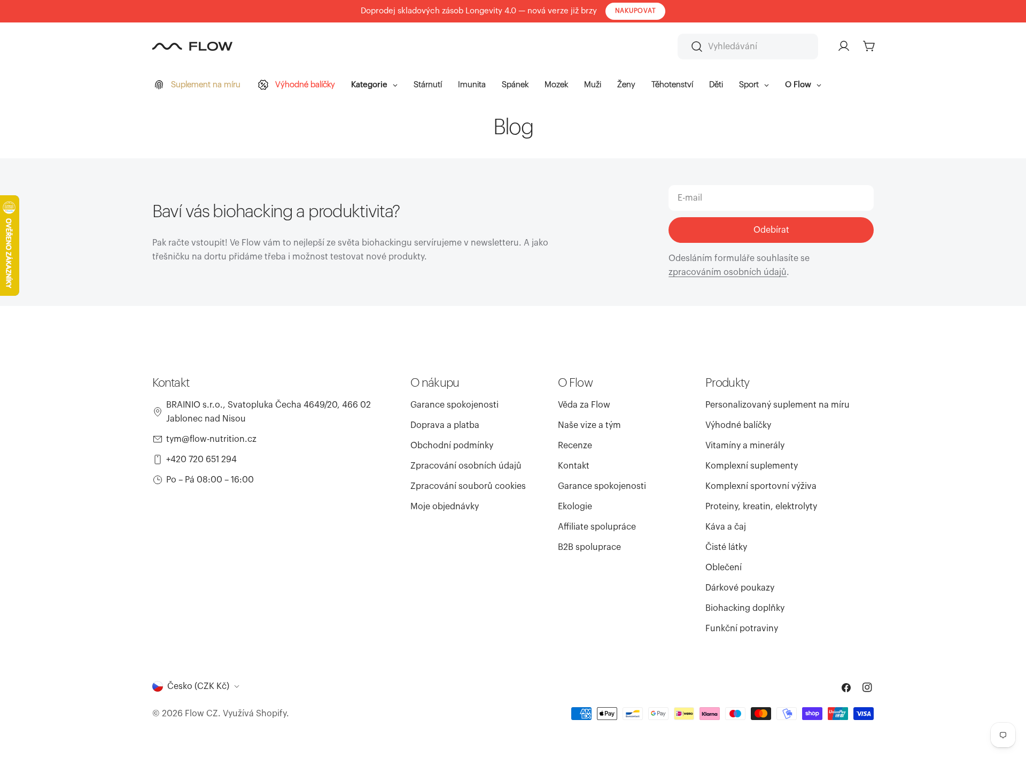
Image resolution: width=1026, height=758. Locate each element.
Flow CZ (201, 713)
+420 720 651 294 (201, 459)
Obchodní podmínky (451, 445)
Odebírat (771, 230)
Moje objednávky (444, 506)
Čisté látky (726, 547)
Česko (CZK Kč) (198, 686)
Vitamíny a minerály (744, 445)
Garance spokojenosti (454, 405)
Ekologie (575, 506)
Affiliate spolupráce (597, 527)
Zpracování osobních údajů (466, 466)
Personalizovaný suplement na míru (777, 405)
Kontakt (573, 466)
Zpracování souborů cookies (468, 486)
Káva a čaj (725, 527)
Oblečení (723, 567)
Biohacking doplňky (744, 608)
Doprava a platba (444, 425)
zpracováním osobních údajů (728, 272)
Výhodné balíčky (738, 425)
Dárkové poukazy (739, 588)
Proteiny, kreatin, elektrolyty (761, 506)
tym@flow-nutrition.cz (211, 439)
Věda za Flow (584, 405)
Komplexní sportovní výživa (761, 486)
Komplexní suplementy (751, 466)
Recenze (575, 445)
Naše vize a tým (589, 425)
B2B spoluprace (589, 547)
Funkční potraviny (741, 628)
